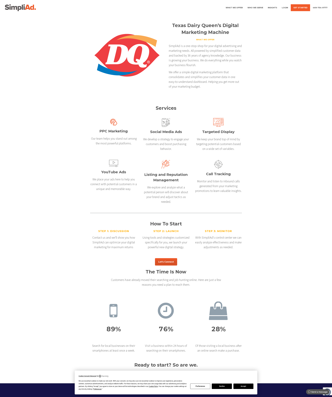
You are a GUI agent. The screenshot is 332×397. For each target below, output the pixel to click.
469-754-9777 (320, 7)
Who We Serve (255, 7)
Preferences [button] (97, 389)
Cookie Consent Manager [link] (87, 376)
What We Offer (234, 7)
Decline (222, 386)
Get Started (300, 7)
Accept (243, 386)
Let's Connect (166, 262)
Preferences (200, 386)
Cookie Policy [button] (153, 386)
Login (285, 7)
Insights (272, 7)
